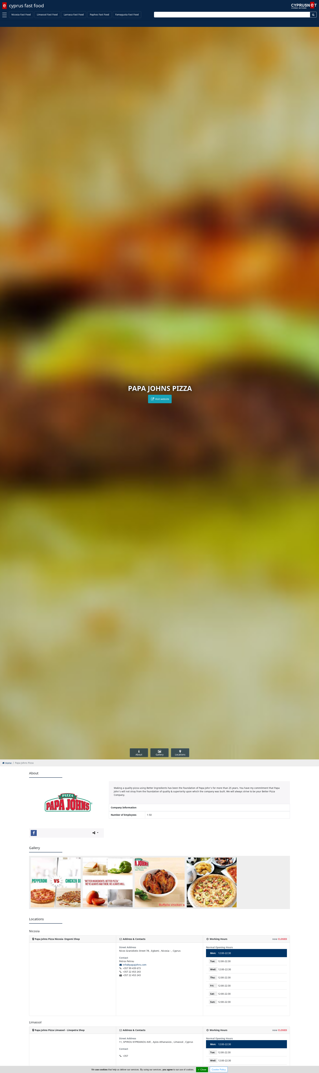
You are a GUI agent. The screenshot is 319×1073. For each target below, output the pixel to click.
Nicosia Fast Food (21, 14)
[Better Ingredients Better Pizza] (108, 882)
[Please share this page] (95, 833)
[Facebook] (34, 833)
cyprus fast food (26, 5)
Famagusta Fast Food (127, 14)
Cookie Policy (219, 1069)
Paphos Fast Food (99, 14)
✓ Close (202, 1069)
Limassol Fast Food (47, 14)
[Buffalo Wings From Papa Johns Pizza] (160, 882)
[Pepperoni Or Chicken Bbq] (56, 882)
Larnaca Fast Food (74, 14)
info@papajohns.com (134, 964)
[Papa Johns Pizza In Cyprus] (212, 882)
